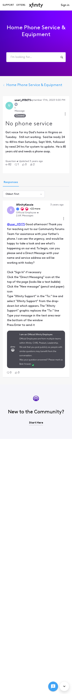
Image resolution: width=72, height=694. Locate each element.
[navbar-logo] (36, 5)
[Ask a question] (53, 686)
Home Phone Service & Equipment (34, 85)
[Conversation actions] (65, 114)
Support (8, 5)
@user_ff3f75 (16, 224)
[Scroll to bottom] (64, 686)
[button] (8, 164)
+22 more (35, 209)
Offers (20, 5)
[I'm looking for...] (61, 57)
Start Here (36, 422)
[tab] (11, 183)
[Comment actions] (63, 219)
